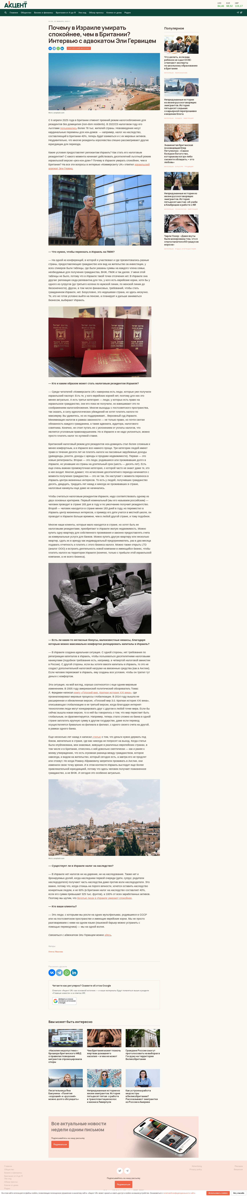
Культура (179, 166)
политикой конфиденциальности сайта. (179, 1193)
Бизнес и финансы (43, 12)
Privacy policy (196, 1169)
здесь (108, 935)
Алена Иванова (55, 951)
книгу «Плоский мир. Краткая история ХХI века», (102, 692)
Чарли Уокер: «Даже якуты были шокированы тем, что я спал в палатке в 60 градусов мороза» (181, 240)
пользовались (68, 128)
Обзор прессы (96, 12)
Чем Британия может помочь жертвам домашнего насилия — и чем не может (104, 1053)
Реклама (239, 1166)
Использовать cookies (218, 1193)
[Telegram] (54, 48)
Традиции (189, 166)
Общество (26, 12)
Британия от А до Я (66, 12)
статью (96, 736)
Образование (181, 73)
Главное (14, 12)
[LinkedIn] (62, 48)
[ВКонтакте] (50, 48)
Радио (128, 12)
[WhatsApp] (58, 48)
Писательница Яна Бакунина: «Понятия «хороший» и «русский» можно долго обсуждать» (63, 1095)
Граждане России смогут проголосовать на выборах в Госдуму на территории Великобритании (143, 1055)
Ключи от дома (114, 12)
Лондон (178, 118)
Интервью (169, 73)
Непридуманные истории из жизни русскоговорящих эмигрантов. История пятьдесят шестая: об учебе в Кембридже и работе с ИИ (181, 199)
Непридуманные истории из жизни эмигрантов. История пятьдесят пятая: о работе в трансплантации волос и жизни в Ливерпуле (103, 1096)
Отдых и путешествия (185, 249)
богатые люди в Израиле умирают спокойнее (104, 898)
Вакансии (238, 1169)
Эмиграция (188, 118)
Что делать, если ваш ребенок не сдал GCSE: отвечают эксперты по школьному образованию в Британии (181, 62)
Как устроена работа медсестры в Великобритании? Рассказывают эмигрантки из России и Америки (142, 1096)
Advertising (197, 1166)
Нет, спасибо (238, 1193)
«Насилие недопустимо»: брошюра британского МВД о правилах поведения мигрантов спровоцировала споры (65, 1056)
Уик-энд (82, 12)
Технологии (180, 209)
